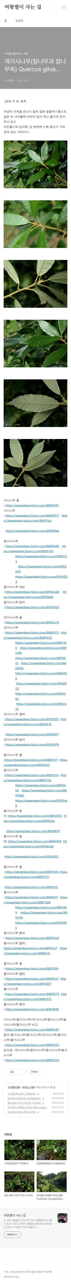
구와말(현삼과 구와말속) (21, 1093)
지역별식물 (14, 1087)
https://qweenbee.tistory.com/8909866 (32, 531)
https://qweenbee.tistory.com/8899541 (32, 979)
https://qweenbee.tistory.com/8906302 (31, 856)
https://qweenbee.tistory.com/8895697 (32, 505)
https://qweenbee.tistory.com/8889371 (31, 760)
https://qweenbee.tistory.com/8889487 (32, 1029)
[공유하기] (17, 1072)
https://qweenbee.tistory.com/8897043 (32, 938)
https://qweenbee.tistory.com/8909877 (32, 734)
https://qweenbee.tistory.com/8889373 (32, 994)
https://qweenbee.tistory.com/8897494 (32, 872)
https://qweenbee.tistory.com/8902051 (32, 719)
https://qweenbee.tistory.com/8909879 (33, 831)
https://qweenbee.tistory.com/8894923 (32, 1045)
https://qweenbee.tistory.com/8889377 (32, 515)
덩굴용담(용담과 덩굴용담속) (24, 1098)
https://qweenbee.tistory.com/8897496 (31, 968)
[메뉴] (64, 7)
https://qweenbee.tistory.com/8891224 (32, 775)
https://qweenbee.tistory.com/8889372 (32, 632)
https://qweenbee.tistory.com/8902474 (32, 622)
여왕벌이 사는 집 (22, 7)
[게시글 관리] (22, 1072)
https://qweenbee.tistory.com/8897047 (30, 948)
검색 (55, 7)
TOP (64, 1273)
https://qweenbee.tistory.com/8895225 (32, 1060)
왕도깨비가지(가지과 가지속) (24, 1102)
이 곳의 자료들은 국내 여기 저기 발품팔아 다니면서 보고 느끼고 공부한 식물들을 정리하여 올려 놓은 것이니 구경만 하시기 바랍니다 (28, 1224)
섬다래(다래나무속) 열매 (21, 1111)
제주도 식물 (28, 1087)
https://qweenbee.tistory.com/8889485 (32, 546)
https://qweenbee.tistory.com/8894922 (35, 816)
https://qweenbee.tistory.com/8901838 (32, 1009)
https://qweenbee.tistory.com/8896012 (31, 887)
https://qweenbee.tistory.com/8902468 (32, 592)
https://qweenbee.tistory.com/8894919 (34, 841)
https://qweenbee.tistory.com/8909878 (32, 744)
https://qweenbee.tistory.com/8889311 (31, 897)
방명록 (19, 21)
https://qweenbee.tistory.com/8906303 (32, 607)
